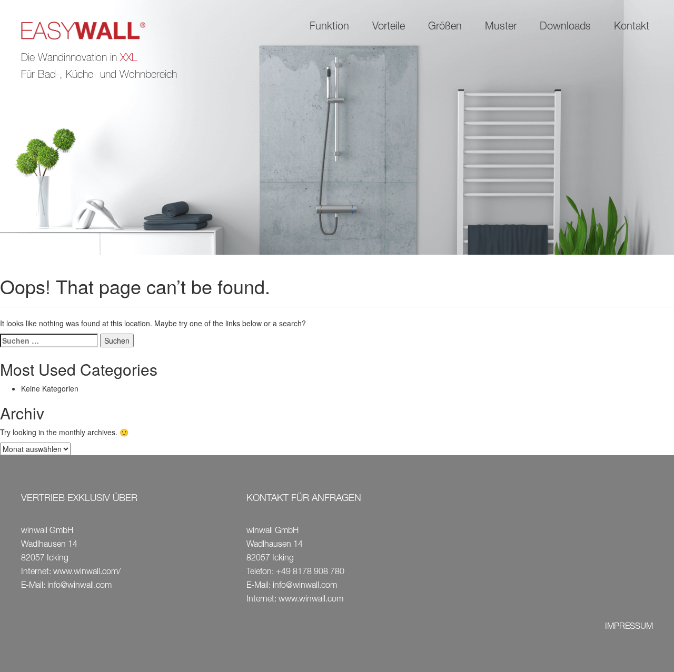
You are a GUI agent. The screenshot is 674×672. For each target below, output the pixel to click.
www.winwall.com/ (87, 572)
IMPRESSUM (629, 627)
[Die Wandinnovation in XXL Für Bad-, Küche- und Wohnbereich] (91, 31)
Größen (445, 27)
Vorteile (388, 27)
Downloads (565, 27)
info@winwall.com (79, 586)
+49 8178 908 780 (310, 572)
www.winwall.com (311, 600)
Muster (501, 27)
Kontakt (631, 27)
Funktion (329, 27)
